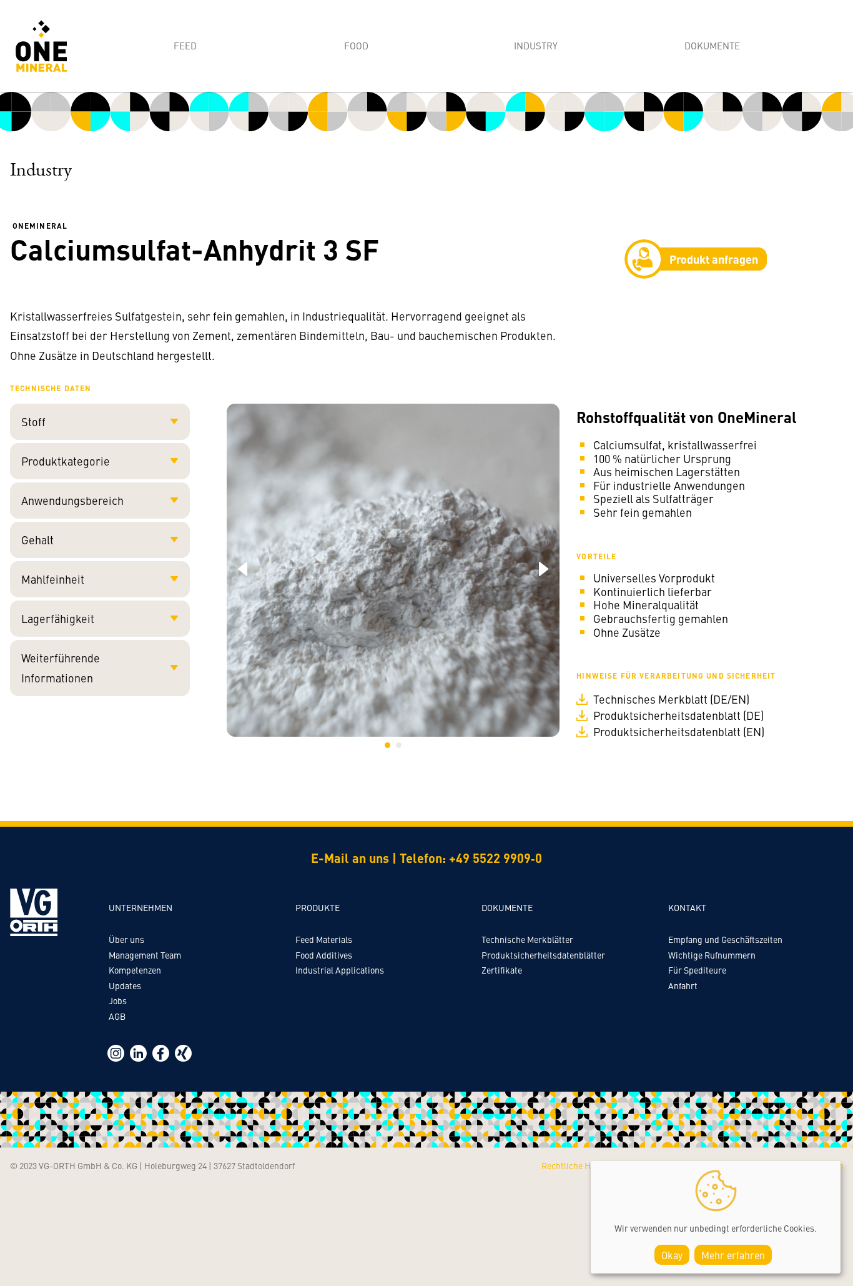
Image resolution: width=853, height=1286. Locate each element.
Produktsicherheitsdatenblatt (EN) (678, 732)
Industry (536, 45)
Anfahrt (683, 985)
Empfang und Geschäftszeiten (725, 939)
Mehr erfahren (733, 1255)
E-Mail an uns (350, 858)
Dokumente (712, 45)
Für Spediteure (697, 970)
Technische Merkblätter (527, 939)
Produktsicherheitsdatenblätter (543, 955)
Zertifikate (501, 970)
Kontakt (687, 907)
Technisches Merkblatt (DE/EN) (671, 699)
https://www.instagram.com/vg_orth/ (115, 1053)
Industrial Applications (339, 970)
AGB (117, 1016)
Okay (672, 1255)
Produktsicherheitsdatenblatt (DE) (678, 715)
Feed (185, 45)
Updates (125, 985)
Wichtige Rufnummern (712, 955)
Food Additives (323, 955)
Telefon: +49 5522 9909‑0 (471, 858)
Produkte (317, 907)
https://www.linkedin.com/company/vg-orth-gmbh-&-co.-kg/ (138, 1053)
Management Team (145, 955)
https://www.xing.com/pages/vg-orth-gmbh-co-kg (183, 1053)
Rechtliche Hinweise (580, 1165)
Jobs (118, 1000)
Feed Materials (323, 939)
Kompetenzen (135, 970)
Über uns (126, 939)
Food (356, 45)
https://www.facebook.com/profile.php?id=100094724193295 (160, 1053)
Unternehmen (140, 907)
